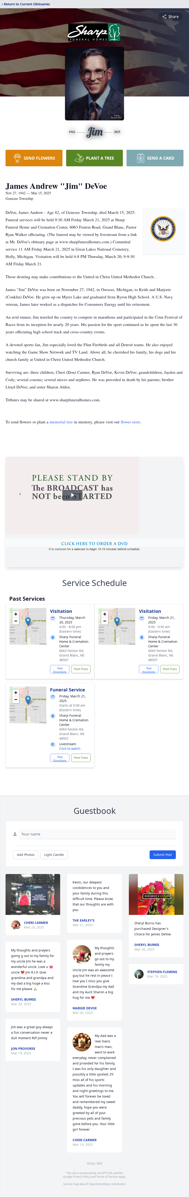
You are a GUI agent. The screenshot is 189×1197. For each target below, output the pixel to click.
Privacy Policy (81, 1177)
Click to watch (69, 748)
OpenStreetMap (99, 1184)
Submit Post (163, 854)
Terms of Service (107, 1177)
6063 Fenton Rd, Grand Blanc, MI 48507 (71, 655)
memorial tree (61, 421)
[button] (28, 621)
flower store (130, 421)
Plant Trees (81, 669)
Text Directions (59, 669)
